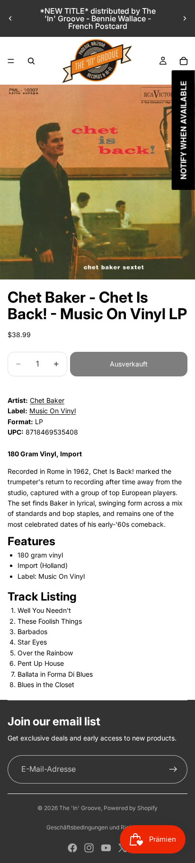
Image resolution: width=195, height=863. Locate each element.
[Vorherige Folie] (10, 18)
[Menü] (11, 61)
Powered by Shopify (131, 807)
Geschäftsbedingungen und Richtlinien (97, 827)
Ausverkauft (129, 364)
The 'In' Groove (80, 807)
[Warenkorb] (183, 61)
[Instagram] (89, 848)
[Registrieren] (173, 769)
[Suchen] (31, 61)
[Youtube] (106, 848)
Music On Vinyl (52, 411)
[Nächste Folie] (184, 18)
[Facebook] (72, 848)
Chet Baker (47, 400)
